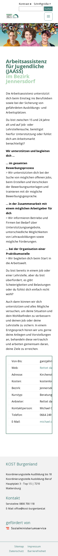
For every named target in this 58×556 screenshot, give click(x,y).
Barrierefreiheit (37, 551)
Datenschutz (16, 551)
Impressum (34, 546)
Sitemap (19, 546)
